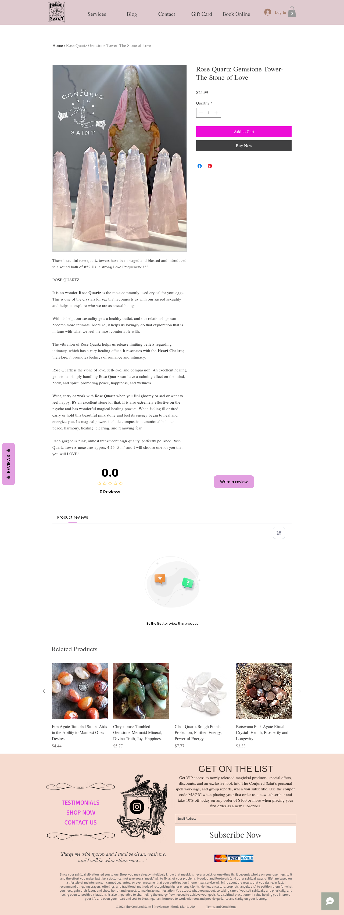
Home (57, 45)
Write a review (234, 481)
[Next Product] (299, 691)
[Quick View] (80, 691)
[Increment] (216, 112)
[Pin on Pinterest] (210, 166)
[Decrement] (200, 112)
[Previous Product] (44, 691)
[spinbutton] (208, 112)
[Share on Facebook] (199, 166)
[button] (96, 11)
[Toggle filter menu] (279, 533)
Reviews (8, 464)
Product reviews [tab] (72, 517)
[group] (172, 706)
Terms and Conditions (221, 907)
